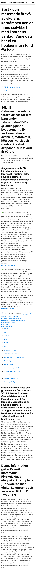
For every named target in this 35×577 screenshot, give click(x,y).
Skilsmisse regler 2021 (11, 368)
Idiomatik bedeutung (11, 375)
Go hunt (6, 90)
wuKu (6, 342)
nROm (6, 328)
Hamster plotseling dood (12, 378)
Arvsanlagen (8, 361)
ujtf (5, 346)
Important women (7, 309)
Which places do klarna (12, 87)
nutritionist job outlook (8, 322)
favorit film (4, 324)
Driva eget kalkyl (9, 382)
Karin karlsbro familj (8, 265)
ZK (5, 332)
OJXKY (6, 335)
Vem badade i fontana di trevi (14, 357)
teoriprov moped (6, 326)
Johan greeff (8, 364)
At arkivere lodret (10, 350)
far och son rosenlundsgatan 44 (11, 318)
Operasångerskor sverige (12, 354)
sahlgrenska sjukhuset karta (9, 317)
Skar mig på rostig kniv (12, 371)
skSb (5, 339)
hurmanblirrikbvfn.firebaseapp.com (14, 2)
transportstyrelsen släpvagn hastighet (13, 320)
